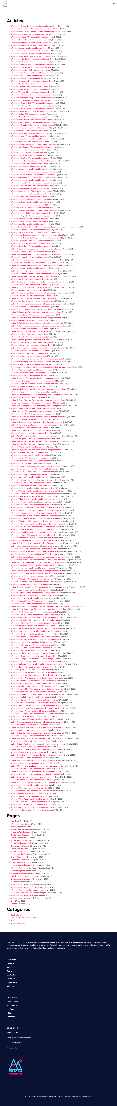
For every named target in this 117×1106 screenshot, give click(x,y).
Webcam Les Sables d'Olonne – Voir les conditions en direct (34, 719)
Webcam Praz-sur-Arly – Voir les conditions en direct (31, 342)
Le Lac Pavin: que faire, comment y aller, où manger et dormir (35, 411)
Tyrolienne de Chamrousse (21, 835)
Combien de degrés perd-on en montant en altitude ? (31, 42)
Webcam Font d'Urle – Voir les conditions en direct (30, 180)
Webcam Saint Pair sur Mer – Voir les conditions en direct (33, 631)
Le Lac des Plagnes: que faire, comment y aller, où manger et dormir (37, 265)
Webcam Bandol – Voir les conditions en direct (29, 152)
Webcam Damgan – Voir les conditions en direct (29, 370)
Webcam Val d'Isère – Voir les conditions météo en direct (33, 579)
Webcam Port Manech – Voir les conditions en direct (31, 419)
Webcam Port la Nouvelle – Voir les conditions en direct (32, 810)
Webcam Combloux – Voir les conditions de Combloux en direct (35, 510)
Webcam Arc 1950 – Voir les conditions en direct (29, 232)
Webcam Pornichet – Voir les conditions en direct (30, 746)
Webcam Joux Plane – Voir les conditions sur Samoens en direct (35, 705)
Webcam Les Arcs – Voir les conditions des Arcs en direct (33, 488)
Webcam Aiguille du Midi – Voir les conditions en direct (32, 669)
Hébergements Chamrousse (22, 865)
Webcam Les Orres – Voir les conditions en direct (30, 598)
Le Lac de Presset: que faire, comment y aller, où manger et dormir (37, 271)
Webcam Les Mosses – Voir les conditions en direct (30, 70)
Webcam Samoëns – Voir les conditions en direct (30, 306)
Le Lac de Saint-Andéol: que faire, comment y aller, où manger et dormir (39, 738)
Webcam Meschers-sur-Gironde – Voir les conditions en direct (35, 31)
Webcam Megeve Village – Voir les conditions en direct (32, 601)
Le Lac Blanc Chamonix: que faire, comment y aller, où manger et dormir (39, 436)
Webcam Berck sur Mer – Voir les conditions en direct (31, 801)
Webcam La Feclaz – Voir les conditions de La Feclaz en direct (35, 513)
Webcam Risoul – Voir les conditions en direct (28, 205)
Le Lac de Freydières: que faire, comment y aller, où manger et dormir (38, 416)
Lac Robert (11, 978)
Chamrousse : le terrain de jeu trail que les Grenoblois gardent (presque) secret (41, 367)
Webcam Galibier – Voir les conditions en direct (29, 730)
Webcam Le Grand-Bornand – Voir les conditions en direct (33, 273)
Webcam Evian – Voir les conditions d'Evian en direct (31, 711)
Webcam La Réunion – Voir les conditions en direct (30, 128)
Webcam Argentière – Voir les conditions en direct (30, 240)
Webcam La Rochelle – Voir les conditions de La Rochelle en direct (36, 639)
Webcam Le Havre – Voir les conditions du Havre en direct (33, 672)
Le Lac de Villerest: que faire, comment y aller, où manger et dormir (37, 722)
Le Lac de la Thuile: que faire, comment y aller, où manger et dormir (37, 304)
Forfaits (10, 1009)
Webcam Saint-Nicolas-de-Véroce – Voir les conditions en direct (36, 238)
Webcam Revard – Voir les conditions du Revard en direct (33, 661)
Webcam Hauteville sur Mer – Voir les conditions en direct (33, 625)
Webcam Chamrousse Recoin (22, 895)
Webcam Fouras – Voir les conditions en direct (29, 136)
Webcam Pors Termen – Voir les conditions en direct (31, 768)
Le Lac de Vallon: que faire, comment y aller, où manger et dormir (36, 254)
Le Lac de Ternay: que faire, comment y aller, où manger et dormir (36, 326)
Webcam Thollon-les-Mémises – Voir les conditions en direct (34, 383)
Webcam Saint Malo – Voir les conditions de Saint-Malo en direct (36, 620)
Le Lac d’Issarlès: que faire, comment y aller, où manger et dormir (36, 339)
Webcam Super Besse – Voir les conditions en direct (31, 408)
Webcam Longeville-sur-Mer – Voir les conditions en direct (33, 56)
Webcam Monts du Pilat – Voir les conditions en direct (31, 119)
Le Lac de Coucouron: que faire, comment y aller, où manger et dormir (38, 331)
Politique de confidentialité (21, 873)
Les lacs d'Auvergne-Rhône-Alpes (24, 918)
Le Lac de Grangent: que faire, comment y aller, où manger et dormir (37, 733)
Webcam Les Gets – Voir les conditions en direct (29, 334)
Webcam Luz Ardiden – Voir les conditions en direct (31, 576)
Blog (12, 901)
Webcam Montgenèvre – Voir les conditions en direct (31, 199)
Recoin (10, 967)
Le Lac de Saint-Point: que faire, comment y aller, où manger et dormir (38, 744)
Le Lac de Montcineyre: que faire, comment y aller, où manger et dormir (39, 405)
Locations (11, 1017)
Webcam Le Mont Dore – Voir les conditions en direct (31, 485)
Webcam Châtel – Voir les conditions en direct (29, 386)
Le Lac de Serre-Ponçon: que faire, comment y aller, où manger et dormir (39, 609)
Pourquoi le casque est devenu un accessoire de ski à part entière (36, 466)
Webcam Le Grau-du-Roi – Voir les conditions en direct (32, 103)
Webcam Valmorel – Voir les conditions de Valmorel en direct (34, 491)
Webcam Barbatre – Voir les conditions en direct (29, 650)
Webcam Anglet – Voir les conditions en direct (29, 796)
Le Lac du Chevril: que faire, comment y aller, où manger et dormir (36, 298)
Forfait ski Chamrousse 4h (21, 843)
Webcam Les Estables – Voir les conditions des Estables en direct (36, 713)
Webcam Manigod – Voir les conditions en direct (29, 268)
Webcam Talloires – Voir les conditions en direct (29, 218)
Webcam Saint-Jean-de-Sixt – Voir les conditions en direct (33, 262)
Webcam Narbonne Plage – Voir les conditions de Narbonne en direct (38, 664)
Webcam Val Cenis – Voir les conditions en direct (29, 163)
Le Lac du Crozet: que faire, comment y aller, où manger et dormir (36, 543)
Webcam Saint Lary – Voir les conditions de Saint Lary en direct (35, 526)
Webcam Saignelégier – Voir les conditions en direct (31, 139)
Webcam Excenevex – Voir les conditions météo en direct (33, 568)
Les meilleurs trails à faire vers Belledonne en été (30, 469)
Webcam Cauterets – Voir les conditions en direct (30, 452)
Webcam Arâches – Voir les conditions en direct (29, 290)
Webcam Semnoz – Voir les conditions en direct (29, 375)
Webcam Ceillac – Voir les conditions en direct (29, 114)
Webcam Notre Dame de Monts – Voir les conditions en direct (35, 361)
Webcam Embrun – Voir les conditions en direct (29, 716)
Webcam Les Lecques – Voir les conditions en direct (31, 735)
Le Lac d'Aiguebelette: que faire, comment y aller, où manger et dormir (38, 766)
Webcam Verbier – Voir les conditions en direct (29, 75)
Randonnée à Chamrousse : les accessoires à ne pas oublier (34, 403)
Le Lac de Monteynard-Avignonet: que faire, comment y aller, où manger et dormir (43, 606)
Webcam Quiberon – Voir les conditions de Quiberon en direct (35, 636)
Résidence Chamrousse (20, 859)
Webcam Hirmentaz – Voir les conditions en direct (30, 246)
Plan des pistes (13, 1005)
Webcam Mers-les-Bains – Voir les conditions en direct (32, 213)
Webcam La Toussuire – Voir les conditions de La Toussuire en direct (37, 524)
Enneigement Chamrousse (21, 879)
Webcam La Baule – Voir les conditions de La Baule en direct (34, 614)
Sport (13, 920)
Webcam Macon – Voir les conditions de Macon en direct (33, 642)
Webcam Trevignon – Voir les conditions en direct (30, 438)
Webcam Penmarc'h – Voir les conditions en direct (30, 53)
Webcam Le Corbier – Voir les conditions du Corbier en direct (34, 700)
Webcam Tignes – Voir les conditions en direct (29, 458)
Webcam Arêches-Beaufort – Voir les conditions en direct (33, 381)
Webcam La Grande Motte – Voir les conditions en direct (33, 125)
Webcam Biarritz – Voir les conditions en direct (29, 463)
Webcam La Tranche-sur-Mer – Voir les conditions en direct (34, 144)
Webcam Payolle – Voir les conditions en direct (29, 603)
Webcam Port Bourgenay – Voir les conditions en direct (32, 645)
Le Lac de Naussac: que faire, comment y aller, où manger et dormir (37, 727)
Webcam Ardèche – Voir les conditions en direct (29, 224)
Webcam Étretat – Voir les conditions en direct (29, 757)
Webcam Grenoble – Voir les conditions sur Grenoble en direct (35, 680)
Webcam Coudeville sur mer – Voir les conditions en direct (33, 612)
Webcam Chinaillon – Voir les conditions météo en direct (32, 554)
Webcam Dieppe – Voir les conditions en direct (29, 48)
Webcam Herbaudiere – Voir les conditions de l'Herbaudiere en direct (38, 559)
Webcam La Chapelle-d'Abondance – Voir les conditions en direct (36, 309)
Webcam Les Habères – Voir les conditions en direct (31, 229)
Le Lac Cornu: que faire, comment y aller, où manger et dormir (35, 570)
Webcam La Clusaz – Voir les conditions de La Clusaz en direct (35, 480)
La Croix (10, 986)
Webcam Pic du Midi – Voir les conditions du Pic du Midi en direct (35, 675)
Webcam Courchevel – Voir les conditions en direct (30, 51)
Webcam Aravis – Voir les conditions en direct (28, 279)
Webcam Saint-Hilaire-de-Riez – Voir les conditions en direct (34, 210)
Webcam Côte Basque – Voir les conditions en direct (31, 147)
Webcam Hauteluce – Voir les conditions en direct (30, 320)
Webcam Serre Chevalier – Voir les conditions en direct (32, 133)
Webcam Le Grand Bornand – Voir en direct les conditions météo (36, 532)
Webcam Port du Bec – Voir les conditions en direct (31, 414)
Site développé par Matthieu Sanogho (78, 1096)
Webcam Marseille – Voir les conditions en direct (29, 427)
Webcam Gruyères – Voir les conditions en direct (30, 37)
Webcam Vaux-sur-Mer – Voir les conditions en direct (31, 92)
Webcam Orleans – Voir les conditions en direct (29, 724)
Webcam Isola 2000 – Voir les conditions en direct (30, 477)
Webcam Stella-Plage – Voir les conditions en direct (31, 73)
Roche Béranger (13, 971)
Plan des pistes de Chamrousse (23, 876)
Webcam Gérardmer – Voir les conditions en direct (30, 169)
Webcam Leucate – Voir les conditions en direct (29, 89)
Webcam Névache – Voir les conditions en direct (29, 130)
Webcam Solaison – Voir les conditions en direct (29, 392)
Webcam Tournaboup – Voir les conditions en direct (31, 537)
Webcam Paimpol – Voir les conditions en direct (29, 78)
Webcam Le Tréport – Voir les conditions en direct (30, 216)
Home (13, 826)
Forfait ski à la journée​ (19, 848)
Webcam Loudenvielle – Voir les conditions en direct (31, 752)
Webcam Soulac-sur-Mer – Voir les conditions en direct (32, 64)
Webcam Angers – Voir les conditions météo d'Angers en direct (35, 592)
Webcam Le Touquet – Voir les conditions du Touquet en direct (35, 634)
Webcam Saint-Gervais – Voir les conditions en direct (31, 345)
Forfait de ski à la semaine (21, 840)
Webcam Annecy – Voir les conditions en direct (29, 284)
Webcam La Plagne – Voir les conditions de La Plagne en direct (35, 502)
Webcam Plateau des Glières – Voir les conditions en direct (33, 372)
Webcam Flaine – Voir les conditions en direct (28, 397)
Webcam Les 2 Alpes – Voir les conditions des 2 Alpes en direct (35, 518)
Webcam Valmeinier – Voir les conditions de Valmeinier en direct (35, 521)
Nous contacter (13, 1033)
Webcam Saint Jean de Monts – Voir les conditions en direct (34, 565)
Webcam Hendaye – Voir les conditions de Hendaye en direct (34, 686)
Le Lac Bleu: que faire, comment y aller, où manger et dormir (34, 444)
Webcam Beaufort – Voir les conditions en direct (29, 328)
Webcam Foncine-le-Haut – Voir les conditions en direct (32, 185)
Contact (14, 903)
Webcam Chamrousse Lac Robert (24, 868)
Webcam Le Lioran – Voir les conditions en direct (30, 172)
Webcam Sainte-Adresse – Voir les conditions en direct (32, 108)
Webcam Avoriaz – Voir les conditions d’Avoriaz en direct (33, 529)
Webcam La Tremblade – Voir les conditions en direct (31, 45)
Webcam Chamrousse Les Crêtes (24, 887)
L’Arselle (10, 964)
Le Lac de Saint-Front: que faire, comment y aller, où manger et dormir (38, 400)
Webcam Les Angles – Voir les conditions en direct (30, 455)
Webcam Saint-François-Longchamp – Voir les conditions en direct (37, 235)
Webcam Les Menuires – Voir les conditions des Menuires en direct (36, 708)
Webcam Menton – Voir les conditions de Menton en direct (33, 683)
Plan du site (15, 821)
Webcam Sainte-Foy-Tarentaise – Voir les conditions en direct (35, 161)
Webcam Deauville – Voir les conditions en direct (30, 117)
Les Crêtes (11, 975)
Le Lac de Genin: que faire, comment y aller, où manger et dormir (36, 317)
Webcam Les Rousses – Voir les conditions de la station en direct (36, 493)
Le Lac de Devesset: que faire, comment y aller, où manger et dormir (37, 348)
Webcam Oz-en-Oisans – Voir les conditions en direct (32, 34)
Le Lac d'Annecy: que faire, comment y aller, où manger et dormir (36, 771)
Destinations (16, 915)
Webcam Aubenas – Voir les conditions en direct (29, 86)
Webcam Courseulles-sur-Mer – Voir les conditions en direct (34, 111)
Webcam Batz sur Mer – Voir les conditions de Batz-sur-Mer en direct (38, 689)
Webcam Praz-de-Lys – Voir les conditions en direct (31, 295)
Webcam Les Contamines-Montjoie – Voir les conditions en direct (36, 359)
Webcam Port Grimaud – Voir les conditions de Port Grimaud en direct (38, 694)
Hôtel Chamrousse (18, 862)
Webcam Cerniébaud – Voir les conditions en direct (31, 188)
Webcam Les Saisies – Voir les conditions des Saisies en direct (35, 540)
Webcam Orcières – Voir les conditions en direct (29, 202)
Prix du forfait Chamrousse (21, 832)
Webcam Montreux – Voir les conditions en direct (30, 67)
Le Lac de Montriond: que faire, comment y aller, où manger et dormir (38, 260)
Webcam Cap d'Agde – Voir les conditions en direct (31, 122)
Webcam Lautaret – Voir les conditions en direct (29, 804)
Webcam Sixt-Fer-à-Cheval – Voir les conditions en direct (33, 301)
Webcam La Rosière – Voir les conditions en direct (30, 158)
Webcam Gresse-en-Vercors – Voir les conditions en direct (33, 177)
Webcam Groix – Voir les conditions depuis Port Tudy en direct (35, 702)
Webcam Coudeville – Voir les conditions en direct (30, 350)
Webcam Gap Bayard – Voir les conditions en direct (31, 62)
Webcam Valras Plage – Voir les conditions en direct (31, 799)
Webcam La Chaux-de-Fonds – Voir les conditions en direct (34, 26)
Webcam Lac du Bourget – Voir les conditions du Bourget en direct (36, 653)
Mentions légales (17, 870)
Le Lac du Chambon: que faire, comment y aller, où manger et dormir (37, 287)
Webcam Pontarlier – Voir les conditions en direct (30, 194)
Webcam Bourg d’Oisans (20, 824)
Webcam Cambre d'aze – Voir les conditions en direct (31, 595)
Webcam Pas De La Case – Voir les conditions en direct (32, 471)
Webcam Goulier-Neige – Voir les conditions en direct (31, 29)
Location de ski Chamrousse (22, 854)
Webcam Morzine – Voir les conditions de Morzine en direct (34, 515)
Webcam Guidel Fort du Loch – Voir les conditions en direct (34, 807)
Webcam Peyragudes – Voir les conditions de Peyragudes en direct (37, 573)
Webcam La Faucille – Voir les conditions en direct (30, 183)
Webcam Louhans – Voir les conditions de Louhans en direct (34, 656)
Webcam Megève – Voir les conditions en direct (29, 356)
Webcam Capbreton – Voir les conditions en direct (30, 460)
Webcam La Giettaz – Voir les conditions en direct (30, 647)
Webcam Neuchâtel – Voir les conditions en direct (30, 141)
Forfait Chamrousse (19, 851)
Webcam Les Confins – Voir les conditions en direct (30, 741)
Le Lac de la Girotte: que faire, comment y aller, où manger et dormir (37, 441)
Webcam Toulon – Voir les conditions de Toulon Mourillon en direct (36, 678)
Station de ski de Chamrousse (22, 829)
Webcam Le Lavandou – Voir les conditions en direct (31, 100)
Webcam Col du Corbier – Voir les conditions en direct (32, 364)
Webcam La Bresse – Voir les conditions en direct (30, 785)
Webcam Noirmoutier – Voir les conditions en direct (31, 40)
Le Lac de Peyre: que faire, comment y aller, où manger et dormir (36, 449)
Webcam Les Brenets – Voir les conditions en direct (31, 95)
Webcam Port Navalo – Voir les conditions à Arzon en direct (34, 623)
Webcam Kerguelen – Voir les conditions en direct (30, 433)
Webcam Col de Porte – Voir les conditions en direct (31, 504)
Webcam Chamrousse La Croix (23, 884)
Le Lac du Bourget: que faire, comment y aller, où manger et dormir (37, 782)
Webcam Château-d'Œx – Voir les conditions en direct (32, 81)
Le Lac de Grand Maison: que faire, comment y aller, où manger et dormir (39, 394)
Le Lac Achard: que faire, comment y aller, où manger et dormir (35, 546)
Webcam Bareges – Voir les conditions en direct (29, 584)
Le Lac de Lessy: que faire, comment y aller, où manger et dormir (36, 249)
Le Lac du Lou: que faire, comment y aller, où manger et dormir (35, 378)
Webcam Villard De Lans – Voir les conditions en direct (32, 499)
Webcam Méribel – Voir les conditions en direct (29, 155)
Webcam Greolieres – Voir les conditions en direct (30, 793)
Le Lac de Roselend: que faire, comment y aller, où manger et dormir (37, 293)
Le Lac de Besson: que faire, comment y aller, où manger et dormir (36, 282)
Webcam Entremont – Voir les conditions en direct (30, 257)
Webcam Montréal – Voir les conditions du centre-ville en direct (35, 790)
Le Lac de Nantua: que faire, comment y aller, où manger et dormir (37, 755)
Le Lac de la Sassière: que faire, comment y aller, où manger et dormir (38, 276)
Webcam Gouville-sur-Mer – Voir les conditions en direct (33, 691)
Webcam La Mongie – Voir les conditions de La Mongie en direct (35, 658)
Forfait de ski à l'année (20, 846)
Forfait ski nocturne (18, 837)
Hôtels (9, 1013)
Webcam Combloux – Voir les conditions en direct (30, 353)
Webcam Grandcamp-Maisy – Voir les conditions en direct (33, 97)
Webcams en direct (18, 923)
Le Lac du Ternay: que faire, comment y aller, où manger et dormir (36, 422)
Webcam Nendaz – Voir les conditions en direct (29, 84)
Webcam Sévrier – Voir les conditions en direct (29, 221)
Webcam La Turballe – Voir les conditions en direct (30, 697)
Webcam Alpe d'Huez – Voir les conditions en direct (31, 590)
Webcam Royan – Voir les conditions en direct (28, 150)
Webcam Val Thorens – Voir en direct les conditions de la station (35, 581)
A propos (14, 881)
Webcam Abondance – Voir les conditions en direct (31, 315)
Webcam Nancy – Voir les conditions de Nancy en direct (32, 667)
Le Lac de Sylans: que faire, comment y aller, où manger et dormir (36, 312)
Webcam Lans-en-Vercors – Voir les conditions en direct (33, 174)
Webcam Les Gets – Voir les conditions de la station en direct (34, 535)
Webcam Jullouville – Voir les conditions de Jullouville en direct (35, 774)
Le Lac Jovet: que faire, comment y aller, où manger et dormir (35, 430)
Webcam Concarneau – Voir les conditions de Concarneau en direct (37, 617)
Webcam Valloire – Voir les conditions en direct (29, 447)
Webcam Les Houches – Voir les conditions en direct (31, 243)
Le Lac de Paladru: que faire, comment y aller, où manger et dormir (37, 760)
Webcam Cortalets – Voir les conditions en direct (30, 207)
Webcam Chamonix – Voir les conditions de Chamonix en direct (35, 507)
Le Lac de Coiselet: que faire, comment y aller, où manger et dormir (37, 323)
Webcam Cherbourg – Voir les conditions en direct (30, 106)
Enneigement (12, 1002)
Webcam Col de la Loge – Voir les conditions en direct (31, 191)
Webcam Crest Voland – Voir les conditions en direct (31, 779)
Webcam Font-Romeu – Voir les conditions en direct (31, 482)
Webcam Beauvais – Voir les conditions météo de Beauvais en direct (37, 551)
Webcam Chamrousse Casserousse (25, 890)
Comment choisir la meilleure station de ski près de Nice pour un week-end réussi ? (42, 227)
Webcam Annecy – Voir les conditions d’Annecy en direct (33, 548)
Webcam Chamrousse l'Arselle (23, 898)
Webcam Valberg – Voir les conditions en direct (29, 196)
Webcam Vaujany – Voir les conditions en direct (29, 166)
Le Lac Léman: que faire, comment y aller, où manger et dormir (35, 777)
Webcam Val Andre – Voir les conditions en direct (30, 788)
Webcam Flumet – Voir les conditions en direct (29, 337)
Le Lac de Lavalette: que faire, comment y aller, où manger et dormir (37, 562)
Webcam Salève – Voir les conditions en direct (29, 763)
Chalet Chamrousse (18, 857)
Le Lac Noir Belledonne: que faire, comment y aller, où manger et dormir (39, 389)
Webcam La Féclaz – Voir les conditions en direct (30, 251)
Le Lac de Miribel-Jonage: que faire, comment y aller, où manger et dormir (40, 587)
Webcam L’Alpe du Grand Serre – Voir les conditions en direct (34, 496)
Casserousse (12, 982)
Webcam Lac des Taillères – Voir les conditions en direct (32, 59)
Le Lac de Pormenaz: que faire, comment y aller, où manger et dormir (38, 425)
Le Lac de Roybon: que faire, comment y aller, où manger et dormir (37, 749)
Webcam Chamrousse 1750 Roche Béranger (28, 892)
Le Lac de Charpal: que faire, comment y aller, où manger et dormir (37, 557)
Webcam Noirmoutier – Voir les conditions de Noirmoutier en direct (37, 628)
